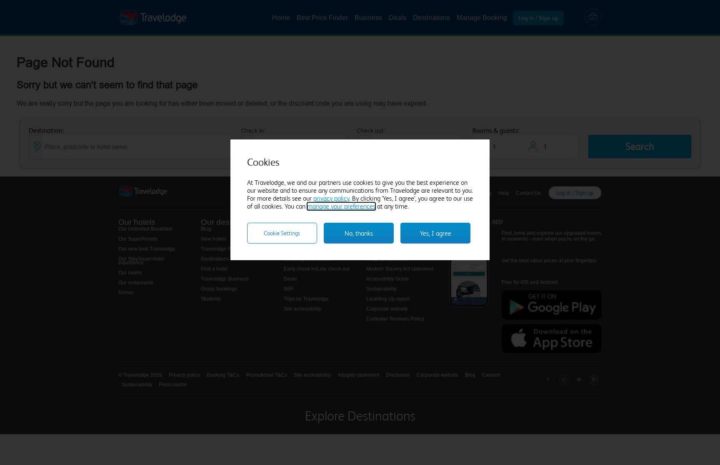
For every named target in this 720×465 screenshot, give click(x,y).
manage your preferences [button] (341, 206)
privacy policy (331, 198)
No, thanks (359, 233)
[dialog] (360, 199)
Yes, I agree (435, 233)
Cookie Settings (282, 233)
